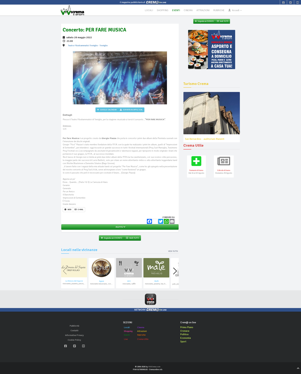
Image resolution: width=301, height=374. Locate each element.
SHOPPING (162, 10)
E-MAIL (80, 209)
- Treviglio (88, 45)
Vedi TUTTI (133, 238)
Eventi (127, 335)
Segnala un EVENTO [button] (112, 238)
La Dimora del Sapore (74, 281)
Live (126, 339)
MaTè (156, 281)
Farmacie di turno (196, 170)
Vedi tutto (173, 251)
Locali (127, 327)
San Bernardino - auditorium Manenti (204, 139)
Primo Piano (186, 327)
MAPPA (119, 227)
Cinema (140, 327)
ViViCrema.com (154, 367)
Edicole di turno (223, 170)
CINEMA (188, 10)
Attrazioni (142, 331)
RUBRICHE (218, 10)
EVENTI (176, 10)
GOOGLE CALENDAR (108, 110)
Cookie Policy (74, 340)
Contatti (74, 330)
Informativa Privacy (74, 335)
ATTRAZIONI (203, 10)
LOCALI (149, 10)
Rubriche (141, 335)
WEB (69, 209)
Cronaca (184, 330)
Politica (184, 334)
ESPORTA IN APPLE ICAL (133, 110)
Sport (183, 341)
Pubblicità (74, 325)
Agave (101, 281)
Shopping (128, 331)
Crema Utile (142, 339)
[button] (175, 271)
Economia (185, 338)
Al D (129, 281)
